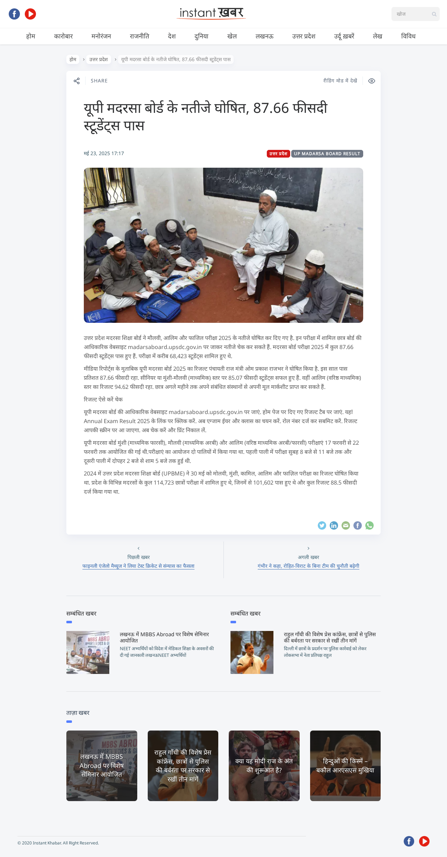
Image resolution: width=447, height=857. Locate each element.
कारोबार (63, 36)
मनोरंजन (101, 36)
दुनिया (201, 36)
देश (172, 36)
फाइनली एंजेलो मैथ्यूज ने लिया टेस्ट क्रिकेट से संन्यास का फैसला (138, 565)
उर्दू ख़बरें (344, 36)
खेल (232, 36)
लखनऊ (264, 36)
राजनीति (139, 36)
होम (30, 36)
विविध (408, 36)
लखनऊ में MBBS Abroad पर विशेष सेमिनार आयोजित (164, 637)
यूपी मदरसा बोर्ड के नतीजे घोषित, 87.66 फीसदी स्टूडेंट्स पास (205, 116)
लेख (377, 36)
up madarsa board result (327, 154)
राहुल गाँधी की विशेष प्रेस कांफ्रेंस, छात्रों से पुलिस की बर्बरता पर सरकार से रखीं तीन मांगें (330, 637)
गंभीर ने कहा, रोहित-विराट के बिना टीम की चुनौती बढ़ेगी (308, 565)
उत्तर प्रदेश (303, 36)
